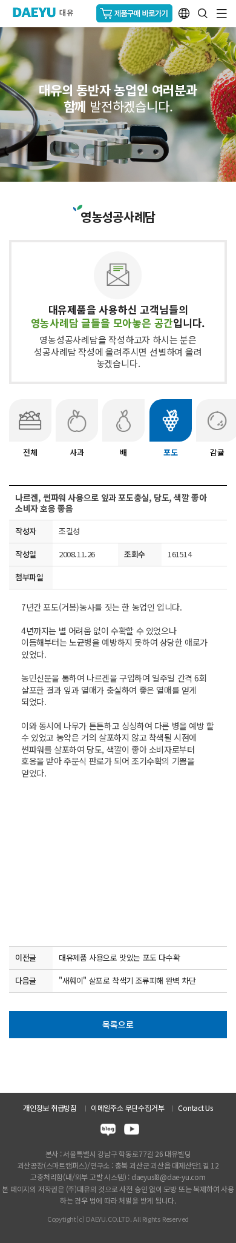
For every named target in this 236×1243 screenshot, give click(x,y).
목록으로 (117, 1024)
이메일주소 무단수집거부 (127, 1107)
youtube (131, 1131)
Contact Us (195, 1107)
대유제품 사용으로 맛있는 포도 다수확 (119, 957)
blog (108, 1131)
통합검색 (203, 13)
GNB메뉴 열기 (222, 13)
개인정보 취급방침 (50, 1107)
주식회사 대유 (48, 12)
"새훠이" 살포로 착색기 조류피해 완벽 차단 (127, 980)
